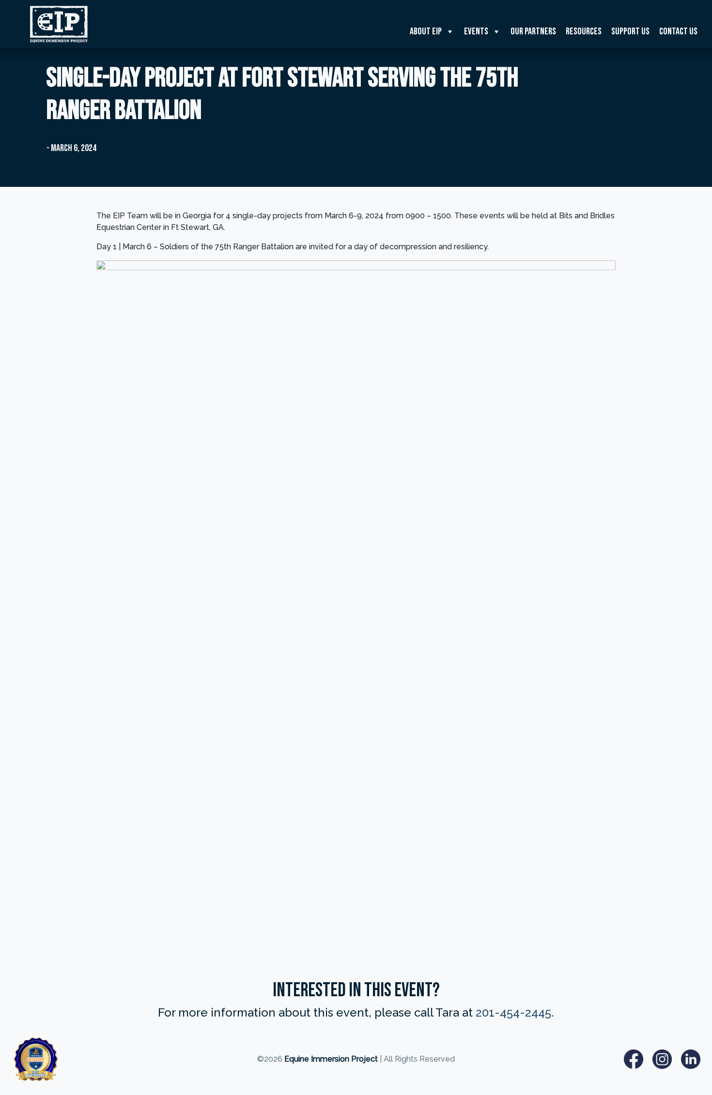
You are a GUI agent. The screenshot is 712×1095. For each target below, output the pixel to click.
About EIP (426, 31)
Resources (584, 31)
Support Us (630, 31)
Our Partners (533, 31)
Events (476, 31)
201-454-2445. (515, 1012)
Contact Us (678, 31)
